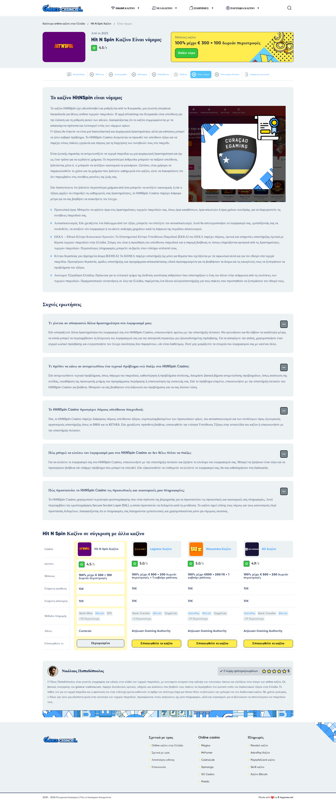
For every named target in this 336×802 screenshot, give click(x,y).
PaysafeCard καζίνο (263, 760)
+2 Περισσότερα (141, 619)
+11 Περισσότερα (197, 619)
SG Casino (207, 774)
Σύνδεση (183, 74)
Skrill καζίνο (257, 767)
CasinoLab (208, 760)
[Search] (289, 8)
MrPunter (207, 752)
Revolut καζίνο (259, 745)
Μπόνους (99, 74)
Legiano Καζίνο (161, 549)
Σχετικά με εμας (161, 737)
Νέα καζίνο (164, 8)
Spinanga (207, 767)
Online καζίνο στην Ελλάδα (167, 745)
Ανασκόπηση (78, 74)
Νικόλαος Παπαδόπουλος (83, 671)
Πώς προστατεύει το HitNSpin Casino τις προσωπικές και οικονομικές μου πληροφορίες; (116, 490)
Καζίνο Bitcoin (259, 774)
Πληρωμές (201, 8)
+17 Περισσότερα (254, 619)
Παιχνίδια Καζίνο (242, 8)
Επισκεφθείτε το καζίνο (156, 643)
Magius (205, 745)
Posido (205, 781)
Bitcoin (99, 613)
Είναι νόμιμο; (203, 74)
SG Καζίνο (269, 549)
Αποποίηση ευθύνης (163, 760)
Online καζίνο (125, 8)
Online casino (209, 737)
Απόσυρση (142, 74)
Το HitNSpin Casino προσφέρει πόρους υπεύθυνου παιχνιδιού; (95, 409)
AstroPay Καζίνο (260, 752)
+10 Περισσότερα (89, 619)
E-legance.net (285, 797)
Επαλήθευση (163, 74)
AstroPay (193, 613)
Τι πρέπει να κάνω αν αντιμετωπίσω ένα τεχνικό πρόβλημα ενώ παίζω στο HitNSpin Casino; (118, 366)
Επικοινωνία (159, 767)
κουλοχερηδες (120, 74)
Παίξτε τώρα (186, 53)
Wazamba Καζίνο (218, 549)
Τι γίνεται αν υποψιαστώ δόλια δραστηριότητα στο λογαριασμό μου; (100, 323)
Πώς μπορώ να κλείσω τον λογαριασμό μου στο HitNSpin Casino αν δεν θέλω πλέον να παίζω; (119, 453)
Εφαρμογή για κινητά (259, 74)
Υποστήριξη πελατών (230, 74)
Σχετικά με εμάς (161, 752)
